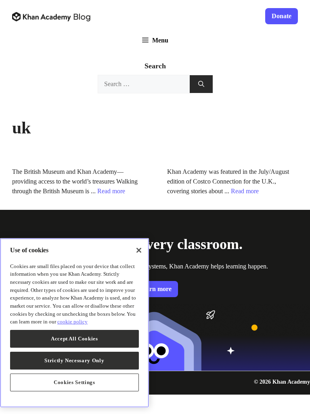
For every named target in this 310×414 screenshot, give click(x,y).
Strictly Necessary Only (74, 360)
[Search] (201, 84)
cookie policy (72, 322)
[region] (74, 323)
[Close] (139, 250)
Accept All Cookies (74, 339)
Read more (111, 191)
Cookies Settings (74, 382)
